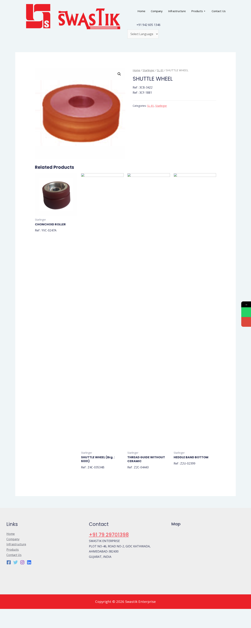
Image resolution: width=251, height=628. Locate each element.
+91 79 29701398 (109, 534)
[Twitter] (15, 562)
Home (141, 11)
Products (197, 11)
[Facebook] (8, 562)
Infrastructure (177, 11)
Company (157, 11)
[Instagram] (22, 562)
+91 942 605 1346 (148, 25)
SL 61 (160, 70)
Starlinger (149, 70)
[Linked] (29, 562)
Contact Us (219, 11)
